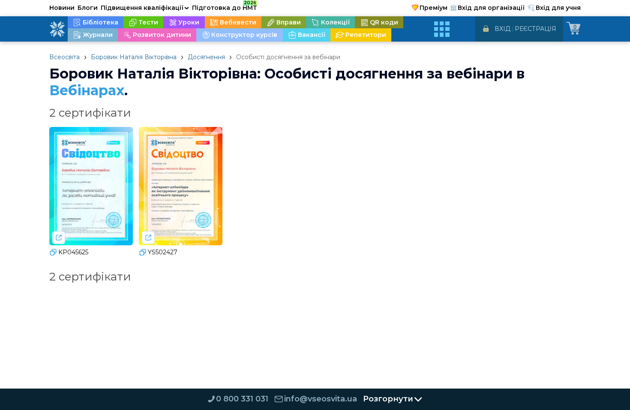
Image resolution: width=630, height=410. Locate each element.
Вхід (502, 29)
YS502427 (162, 252)
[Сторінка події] (58, 237)
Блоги (88, 8)
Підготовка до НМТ (224, 6)
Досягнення (206, 57)
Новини (62, 8)
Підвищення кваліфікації (145, 8)
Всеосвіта (64, 57)
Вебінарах (86, 90)
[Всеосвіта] (57, 29)
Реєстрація (535, 29)
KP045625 (73, 252)
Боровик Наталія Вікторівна (134, 57)
